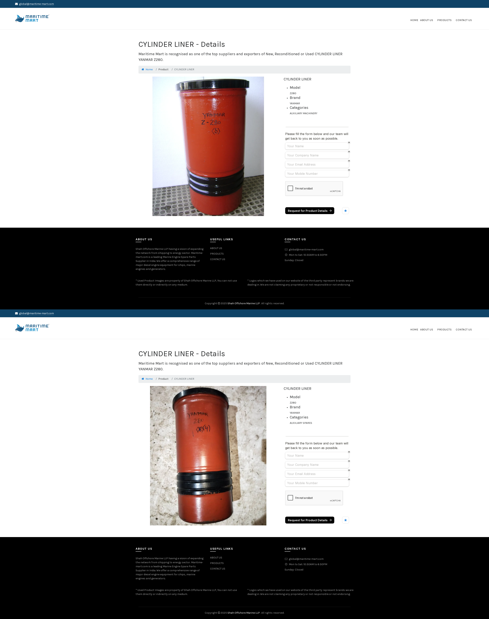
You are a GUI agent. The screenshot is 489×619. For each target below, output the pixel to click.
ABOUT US (216, 248)
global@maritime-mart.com (36, 4)
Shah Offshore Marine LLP (243, 303)
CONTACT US (217, 259)
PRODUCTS (217, 253)
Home (149, 69)
